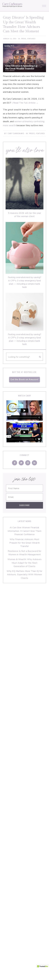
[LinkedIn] (34, 462)
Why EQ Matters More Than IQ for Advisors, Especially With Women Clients (24, 575)
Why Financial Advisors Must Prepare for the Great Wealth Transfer (24, 543)
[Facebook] (15, 462)
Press (23, 39)
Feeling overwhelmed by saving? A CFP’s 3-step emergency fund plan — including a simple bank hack (24, 282)
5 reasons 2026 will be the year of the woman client (24, 215)
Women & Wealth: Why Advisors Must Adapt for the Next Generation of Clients (24, 563)
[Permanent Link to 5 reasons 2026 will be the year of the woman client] (24, 208)
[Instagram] (28, 462)
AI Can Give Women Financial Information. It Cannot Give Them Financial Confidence (24, 531)
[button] (44, 5)
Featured (31, 39)
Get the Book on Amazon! (24, 379)
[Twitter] (21, 462)
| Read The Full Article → (25, 102)
